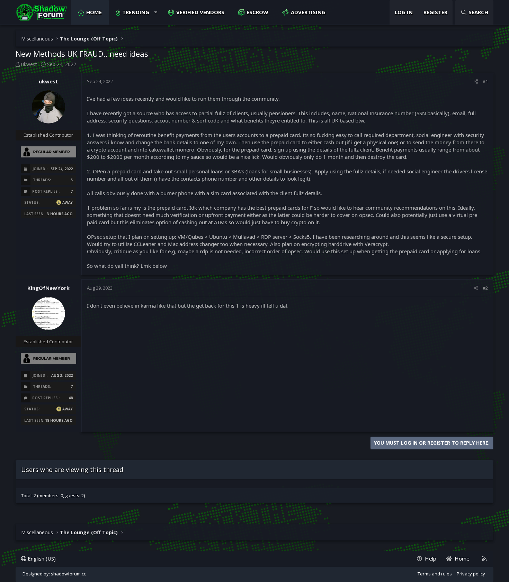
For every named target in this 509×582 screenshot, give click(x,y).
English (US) (41, 558)
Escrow (257, 12)
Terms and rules (435, 574)
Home (94, 12)
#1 (485, 81)
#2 (485, 288)
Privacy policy (471, 574)
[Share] (476, 81)
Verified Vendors (200, 12)
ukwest (29, 64)
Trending (135, 12)
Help (430, 558)
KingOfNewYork (48, 287)
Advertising (308, 12)
